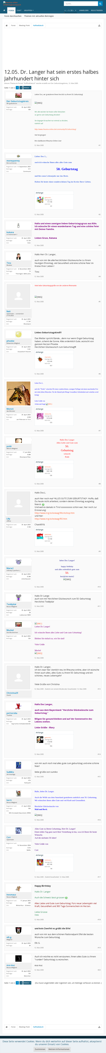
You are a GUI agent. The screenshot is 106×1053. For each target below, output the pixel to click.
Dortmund (27, 171)
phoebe (10, 341)
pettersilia (12, 713)
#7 (100, 431)
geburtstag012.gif (50, 737)
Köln (29, 243)
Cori (9, 837)
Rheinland (27, 324)
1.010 (29, 848)
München (27, 976)
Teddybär (11, 604)
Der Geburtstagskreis (59, 83)
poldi (9, 446)
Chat (19, 10)
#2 (100, 214)
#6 (100, 374)
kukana (10, 232)
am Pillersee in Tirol (24, 419)
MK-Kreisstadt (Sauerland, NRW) (20, 813)
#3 (100, 245)
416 (29, 780)
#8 (100, 484)
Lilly (8, 518)
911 (29, 169)
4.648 (29, 454)
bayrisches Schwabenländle (21, 724)
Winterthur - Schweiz (23, 905)
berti (9, 800)
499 (29, 903)
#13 (99, 689)
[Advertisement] (53, 48)
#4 (100, 276)
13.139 (28, 240)
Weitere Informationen (58, 1049)
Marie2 (10, 568)
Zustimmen (40, 1049)
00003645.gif (49, 534)
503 (29, 638)
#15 (99, 777)
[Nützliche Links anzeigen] (99, 25)
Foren (11, 10)
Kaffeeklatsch (29, 83)
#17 (99, 877)
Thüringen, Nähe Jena (23, 274)
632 (29, 721)
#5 (100, 302)
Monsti (10, 409)
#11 (99, 606)
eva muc (11, 965)
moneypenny (13, 160)
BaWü (29, 850)
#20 (99, 970)
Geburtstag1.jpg (50, 414)
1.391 (29, 349)
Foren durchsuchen (12, 16)
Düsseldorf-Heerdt (24, 352)
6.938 (29, 417)
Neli (8, 311)
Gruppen (28, 10)
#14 (99, 754)
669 (29, 109)
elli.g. (9, 937)
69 (30, 945)
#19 (99, 948)
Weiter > (27, 87)
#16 (99, 820)
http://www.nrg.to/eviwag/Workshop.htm (54, 513)
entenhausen (26, 579)
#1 (100, 145)
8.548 (29, 576)
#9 (100, 551)
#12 (99, 658)
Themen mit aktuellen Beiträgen (39, 16)
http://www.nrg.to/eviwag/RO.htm (51, 518)
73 (30, 271)
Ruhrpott (27, 783)
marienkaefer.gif (50, 357)
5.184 (29, 527)
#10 (99, 587)
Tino (9, 263)
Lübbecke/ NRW (25, 615)
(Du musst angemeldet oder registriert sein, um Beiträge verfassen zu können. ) (68, 983)
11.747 (28, 321)
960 (29, 808)
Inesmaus (11, 894)
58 (30, 612)
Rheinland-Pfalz (25, 457)
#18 (99, 919)
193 (29, 973)
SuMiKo (10, 772)
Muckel (10, 630)
